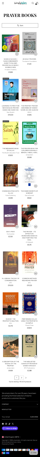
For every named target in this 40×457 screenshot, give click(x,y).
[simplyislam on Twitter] (13, 424)
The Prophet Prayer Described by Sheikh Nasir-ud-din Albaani (29, 108)
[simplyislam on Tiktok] (9, 424)
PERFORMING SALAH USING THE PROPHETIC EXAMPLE (29, 321)
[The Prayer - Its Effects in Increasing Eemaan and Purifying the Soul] (29, 216)
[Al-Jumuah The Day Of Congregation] (10, 262)
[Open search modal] (33, 3)
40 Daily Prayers (29, 59)
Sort (21, 25)
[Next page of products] (26, 378)
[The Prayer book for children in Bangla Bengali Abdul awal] (29, 133)
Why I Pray (10, 231)
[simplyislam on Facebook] (3, 424)
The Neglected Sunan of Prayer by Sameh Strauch (29, 364)
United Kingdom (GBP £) (11, 437)
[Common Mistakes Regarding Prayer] (29, 262)
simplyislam (17, 440)
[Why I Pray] (10, 216)
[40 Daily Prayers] (29, 43)
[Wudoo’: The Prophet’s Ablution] (10, 303)
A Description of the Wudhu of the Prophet (10, 364)
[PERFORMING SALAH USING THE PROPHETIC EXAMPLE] (29, 303)
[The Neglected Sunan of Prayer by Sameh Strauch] (29, 346)
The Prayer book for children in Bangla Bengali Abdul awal (29, 150)
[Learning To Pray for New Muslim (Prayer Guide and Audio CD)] (10, 90)
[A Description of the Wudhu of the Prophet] (10, 346)
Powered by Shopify (8, 444)
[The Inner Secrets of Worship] (29, 175)
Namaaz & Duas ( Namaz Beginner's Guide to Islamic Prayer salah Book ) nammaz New (10, 63)
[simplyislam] (20, 3)
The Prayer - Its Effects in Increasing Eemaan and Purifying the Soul (29, 236)
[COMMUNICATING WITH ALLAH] (10, 175)
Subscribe (34, 417)
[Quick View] (16, 54)
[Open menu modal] (3, 3)
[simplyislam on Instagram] (6, 424)
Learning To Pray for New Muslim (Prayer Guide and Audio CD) (10, 108)
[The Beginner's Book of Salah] (10, 133)
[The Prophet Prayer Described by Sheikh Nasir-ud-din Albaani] (29, 90)
